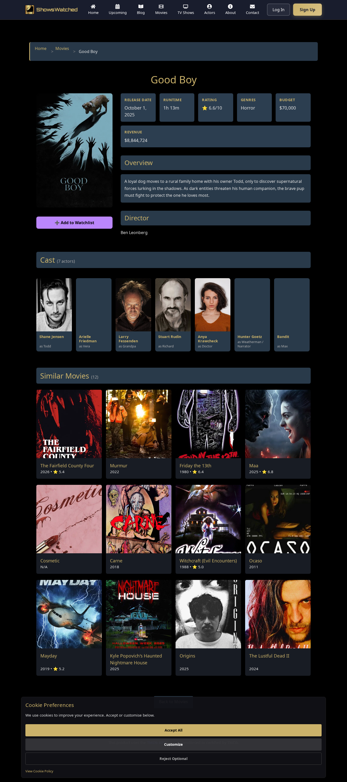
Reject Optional (173, 758)
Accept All (173, 730)
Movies (62, 48)
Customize (173, 744)
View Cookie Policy (39, 771)
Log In (279, 9)
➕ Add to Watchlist (74, 222)
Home (40, 48)
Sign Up (307, 9)
